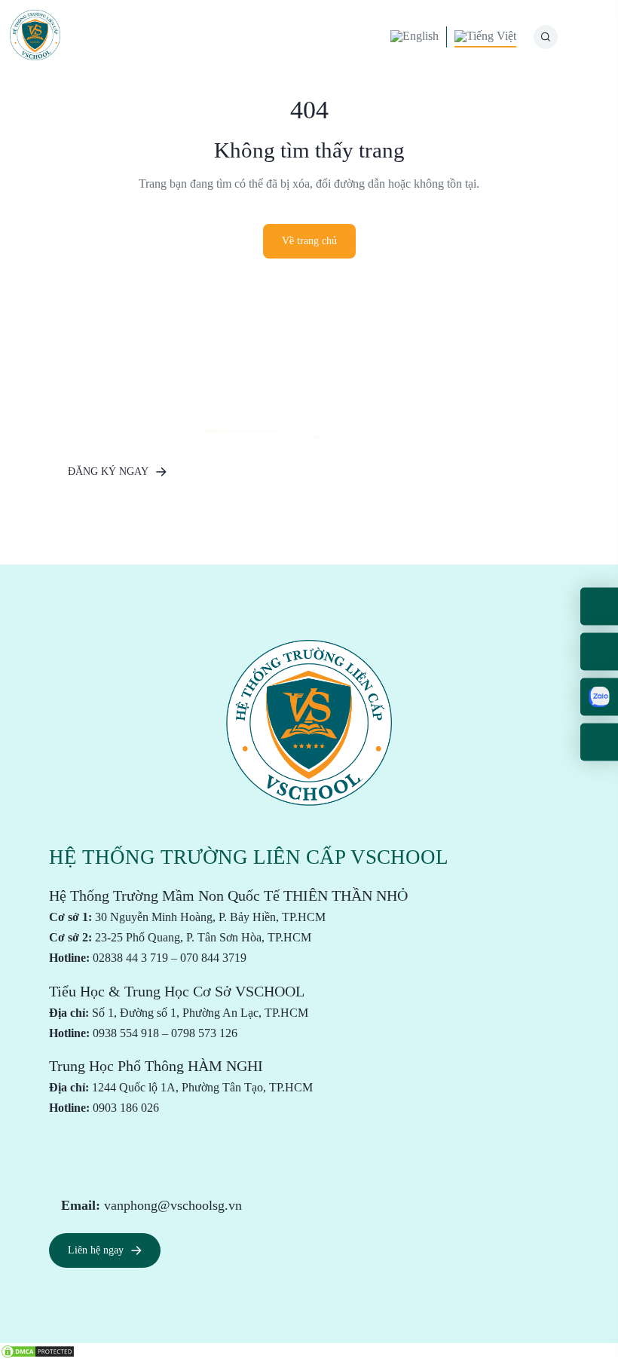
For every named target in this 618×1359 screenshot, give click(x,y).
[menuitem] (414, 36)
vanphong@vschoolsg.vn (173, 1205)
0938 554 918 (126, 1033)
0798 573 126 (204, 1033)
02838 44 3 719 (130, 957)
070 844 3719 (213, 957)
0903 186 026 (126, 1107)
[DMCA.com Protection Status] (37, 1350)
